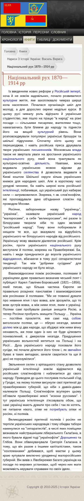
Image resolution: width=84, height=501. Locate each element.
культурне (10, 100)
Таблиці (43, 39)
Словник (58, 32)
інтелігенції (11, 190)
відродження (12, 259)
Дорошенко (68, 437)
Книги (29, 39)
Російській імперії (67, 91)
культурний (46, 132)
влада (76, 149)
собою (76, 318)
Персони (41, 32)
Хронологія (12, 39)
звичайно (74, 350)
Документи (62, 39)
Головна (9, 32)
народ (76, 214)
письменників (41, 149)
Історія (25, 32)
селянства (31, 172)
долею (8, 327)
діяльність (42, 163)
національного (13, 158)
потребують (58, 409)
